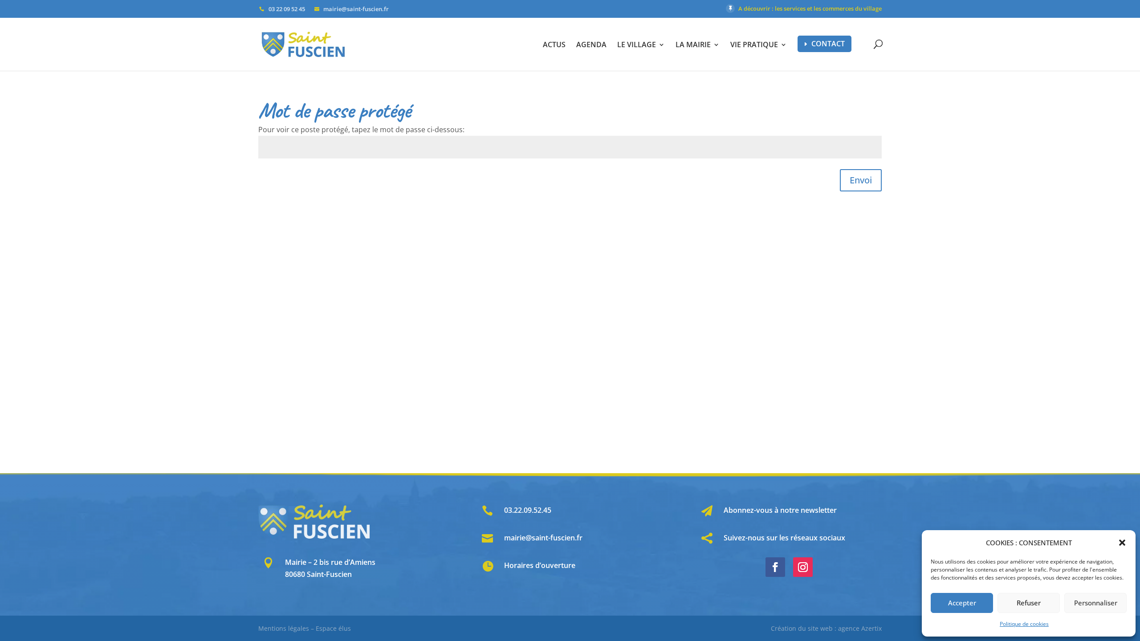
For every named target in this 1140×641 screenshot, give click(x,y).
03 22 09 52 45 (287, 9)
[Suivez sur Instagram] (803, 567)
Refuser (1029, 602)
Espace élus (333, 628)
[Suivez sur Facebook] (775, 567)
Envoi (861, 180)
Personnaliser (1095, 602)
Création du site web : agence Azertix (826, 628)
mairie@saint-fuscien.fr (543, 538)
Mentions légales (283, 628)
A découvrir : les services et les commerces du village (810, 8)
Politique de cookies (1024, 624)
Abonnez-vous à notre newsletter (780, 510)
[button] (1122, 542)
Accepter (962, 602)
